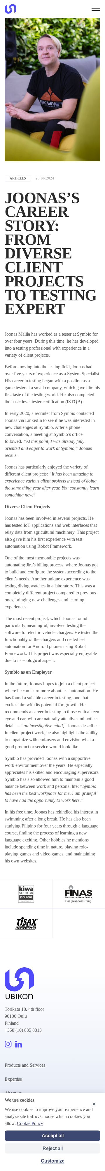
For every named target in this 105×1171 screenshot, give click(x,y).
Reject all (53, 1148)
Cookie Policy (30, 1123)
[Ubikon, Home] (10, 9)
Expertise (13, 1079)
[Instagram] (8, 1044)
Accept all (53, 1135)
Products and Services (25, 1065)
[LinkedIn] (18, 1044)
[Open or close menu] (96, 8)
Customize (52, 1160)
